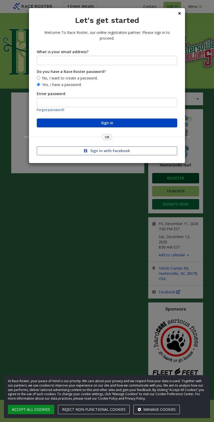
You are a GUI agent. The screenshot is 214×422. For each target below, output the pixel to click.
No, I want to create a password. (70, 78)
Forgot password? (50, 110)
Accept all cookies (31, 409)
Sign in (107, 122)
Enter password (51, 93)
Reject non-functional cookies (94, 409)
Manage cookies (159, 409)
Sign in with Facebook (109, 150)
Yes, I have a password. (62, 84)
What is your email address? (62, 51)
